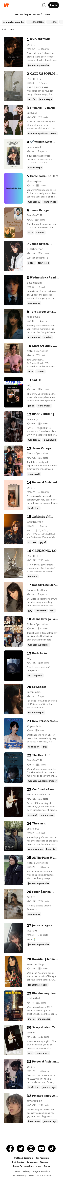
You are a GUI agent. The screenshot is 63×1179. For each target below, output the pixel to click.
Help (31, 1175)
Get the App (18, 1162)
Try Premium (42, 1158)
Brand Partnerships (23, 1166)
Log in (53, 5)
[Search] (43, 5)
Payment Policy (41, 1171)
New (12, 29)
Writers (44, 1162)
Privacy (27, 1171)
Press (47, 1166)
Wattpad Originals (23, 1158)
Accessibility (20, 1175)
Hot (4, 29)
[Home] (21, 5)
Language (32, 1162)
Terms (16, 1171)
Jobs (38, 1166)
